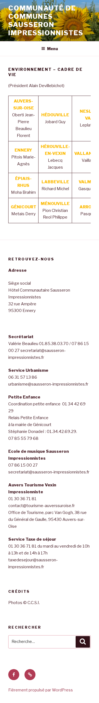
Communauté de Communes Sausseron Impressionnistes (45, 20)
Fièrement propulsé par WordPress (40, 690)
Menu (52, 48)
